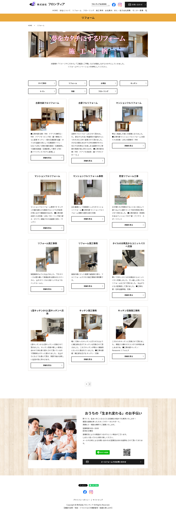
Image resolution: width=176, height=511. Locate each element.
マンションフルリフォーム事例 (88, 176)
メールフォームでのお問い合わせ (113, 462)
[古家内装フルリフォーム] (47, 118)
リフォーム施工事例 (47, 243)
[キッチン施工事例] (88, 326)
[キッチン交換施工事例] (128, 326)
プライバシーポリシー (81, 500)
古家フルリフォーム (88, 102)
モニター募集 (137, 10)
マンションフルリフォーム (129, 102)
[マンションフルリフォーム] (128, 118)
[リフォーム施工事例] (47, 259)
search (146, 10)
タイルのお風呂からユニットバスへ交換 (129, 245)
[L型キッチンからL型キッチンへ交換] (47, 329)
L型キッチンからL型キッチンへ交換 (47, 312)
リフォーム (77, 10)
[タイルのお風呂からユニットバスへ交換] (128, 262)
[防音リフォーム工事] (128, 192)
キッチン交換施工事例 (128, 310)
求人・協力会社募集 (122, 10)
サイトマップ (98, 500)
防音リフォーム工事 (128, 176)
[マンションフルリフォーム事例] (88, 192)
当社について (65, 10)
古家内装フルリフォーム (47, 102)
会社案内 (108, 10)
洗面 (72, 91)
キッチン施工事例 (88, 310)
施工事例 (99, 10)
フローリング (88, 10)
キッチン (134, 83)
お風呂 (103, 83)
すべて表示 (42, 83)
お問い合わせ (137, 4)
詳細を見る (47, 158)
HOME (55, 10)
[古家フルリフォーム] (88, 118)
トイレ (42, 91)
